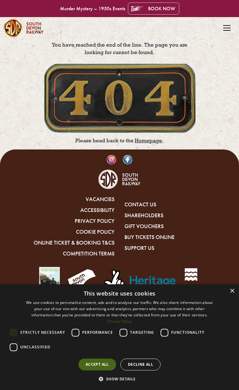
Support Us (139, 248)
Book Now (161, 8)
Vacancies (100, 199)
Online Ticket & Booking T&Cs (74, 242)
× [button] (232, 291)
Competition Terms (89, 253)
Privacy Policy (95, 221)
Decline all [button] (140, 364)
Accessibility (97, 210)
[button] (119, 379)
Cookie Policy (95, 231)
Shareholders (143, 215)
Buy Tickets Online (149, 237)
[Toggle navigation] (226, 28)
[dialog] (119, 337)
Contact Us (140, 204)
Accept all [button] (97, 364)
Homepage (148, 140)
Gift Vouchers (144, 226)
